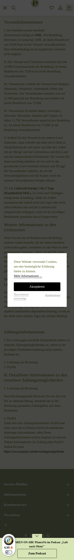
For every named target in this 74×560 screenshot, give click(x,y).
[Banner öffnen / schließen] (37, 538)
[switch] (8, 552)
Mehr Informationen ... (28, 276)
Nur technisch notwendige (21, 296)
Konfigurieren (52, 295)
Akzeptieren (37, 286)
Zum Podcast (37, 553)
